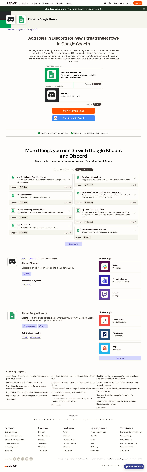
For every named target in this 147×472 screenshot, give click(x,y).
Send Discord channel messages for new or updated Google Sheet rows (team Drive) (71, 400)
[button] (73, 118)
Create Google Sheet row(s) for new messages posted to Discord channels (119, 390)
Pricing (60, 459)
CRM (92, 443)
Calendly (66, 436)
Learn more (30, 326)
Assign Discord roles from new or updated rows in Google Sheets (73, 383)
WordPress (42, 443)
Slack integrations (11, 432)
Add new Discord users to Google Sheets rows (24, 382)
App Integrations (122, 459)
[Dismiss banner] (144, 9)
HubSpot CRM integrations (14, 439)
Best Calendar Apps (127, 447)
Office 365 (42, 447)
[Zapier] (11, 3)
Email (92, 439)
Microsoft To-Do (69, 439)
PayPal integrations (12, 443)
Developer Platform (77, 459)
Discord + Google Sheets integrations (22, 30)
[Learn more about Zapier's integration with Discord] (12, 261)
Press (88, 459)
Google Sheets (43, 436)
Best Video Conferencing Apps (131, 432)
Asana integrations (11, 447)
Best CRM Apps (126, 439)
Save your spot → (96, 9)
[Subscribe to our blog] (31, 459)
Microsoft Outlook (69, 443)
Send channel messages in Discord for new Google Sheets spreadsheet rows (116, 402)
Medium (66, 447)
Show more (9, 450)
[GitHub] (105, 3)
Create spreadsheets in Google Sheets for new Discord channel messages (118, 383)
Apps (24, 258)
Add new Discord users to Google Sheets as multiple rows (73, 389)
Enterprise (101, 459)
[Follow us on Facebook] (14, 459)
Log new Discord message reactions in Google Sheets (27, 392)
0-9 (35, 420)
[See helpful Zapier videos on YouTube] (26, 459)
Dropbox (41, 432)
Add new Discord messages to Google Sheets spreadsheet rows (68, 393)
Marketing (94, 447)
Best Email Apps (126, 436)
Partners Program (135, 459)
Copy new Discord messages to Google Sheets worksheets (115, 396)
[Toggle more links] (28, 399)
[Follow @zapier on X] (22, 459)
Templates (110, 459)
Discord (33, 258)
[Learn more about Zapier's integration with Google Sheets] (12, 315)
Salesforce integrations (13, 436)
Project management (98, 432)
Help (28, 274)
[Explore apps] (110, 3)
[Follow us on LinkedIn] (18, 459)
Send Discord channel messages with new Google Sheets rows (73, 377)
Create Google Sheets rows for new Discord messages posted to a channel (27, 377)
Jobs (93, 459)
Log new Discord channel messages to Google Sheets (27, 396)
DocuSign (41, 439)
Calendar (93, 436)
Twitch (65, 432)
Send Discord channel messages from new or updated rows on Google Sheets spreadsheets (117, 377)
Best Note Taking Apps (128, 443)
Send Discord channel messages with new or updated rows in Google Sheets (26, 387)
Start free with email (73, 111)
